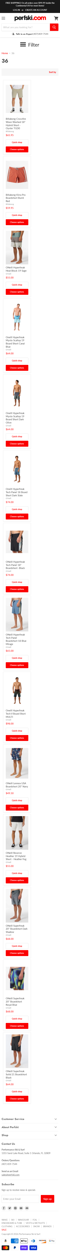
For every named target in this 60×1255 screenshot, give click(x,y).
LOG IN (16, 10)
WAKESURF (23, 1220)
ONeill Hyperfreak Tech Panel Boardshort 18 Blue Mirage (16, 639)
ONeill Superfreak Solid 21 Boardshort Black (16, 1074)
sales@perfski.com (11, 1174)
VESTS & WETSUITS (35, 1223)
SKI (12, 1220)
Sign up (47, 1198)
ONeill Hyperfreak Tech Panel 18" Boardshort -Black (15, 564)
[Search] (54, 27)
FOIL (35, 1220)
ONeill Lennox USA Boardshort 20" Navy (17, 785)
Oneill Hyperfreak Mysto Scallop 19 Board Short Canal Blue (15, 342)
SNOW (36, 1226)
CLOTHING (7, 1226)
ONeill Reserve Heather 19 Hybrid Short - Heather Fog (16, 856)
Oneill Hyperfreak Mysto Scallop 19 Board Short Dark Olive (15, 418)
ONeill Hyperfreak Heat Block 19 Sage (16, 269)
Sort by (52, 72)
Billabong (10, 131)
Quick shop (17, 142)
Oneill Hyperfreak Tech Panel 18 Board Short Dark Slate (16, 492)
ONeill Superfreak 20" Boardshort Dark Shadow (17, 928)
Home (5, 53)
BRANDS (47, 1226)
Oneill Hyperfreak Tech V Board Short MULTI (16, 713)
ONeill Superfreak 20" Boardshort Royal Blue (15, 1001)
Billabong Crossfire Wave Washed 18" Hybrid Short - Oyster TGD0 (16, 123)
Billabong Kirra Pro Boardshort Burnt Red (16, 197)
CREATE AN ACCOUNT (36, 10)
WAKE (5, 1220)
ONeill (8, 274)
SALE (4, 1229)
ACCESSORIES (23, 1226)
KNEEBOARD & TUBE (12, 1223)
